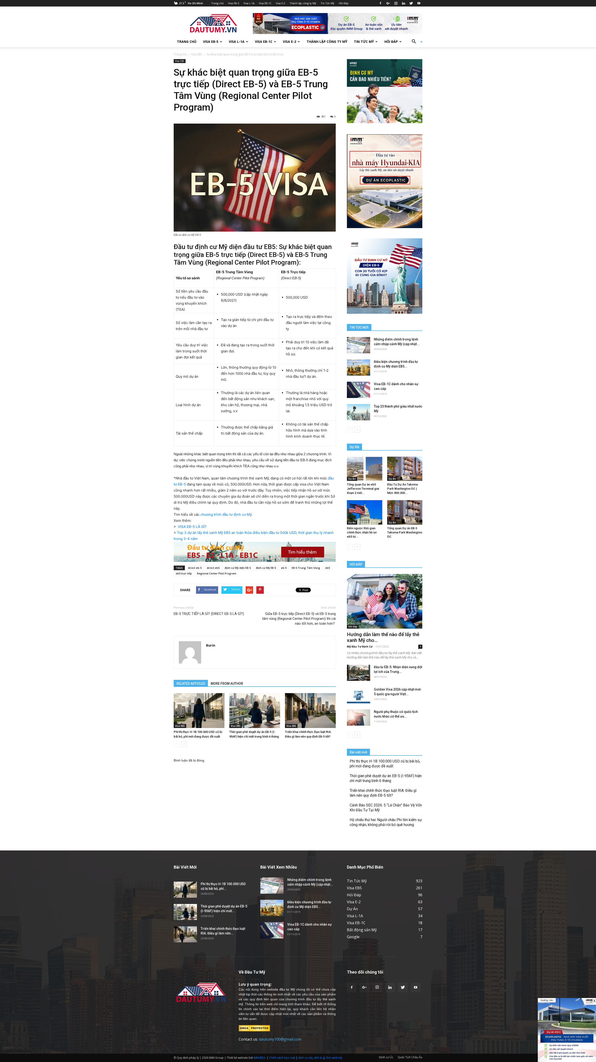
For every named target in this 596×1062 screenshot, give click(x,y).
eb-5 (284, 568)
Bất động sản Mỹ (362, 929)
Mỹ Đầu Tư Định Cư (359, 646)
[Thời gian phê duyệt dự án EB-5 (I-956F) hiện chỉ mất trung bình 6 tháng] (254, 710)
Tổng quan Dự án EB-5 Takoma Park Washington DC (404, 532)
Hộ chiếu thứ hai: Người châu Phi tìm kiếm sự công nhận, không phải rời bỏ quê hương (386, 822)
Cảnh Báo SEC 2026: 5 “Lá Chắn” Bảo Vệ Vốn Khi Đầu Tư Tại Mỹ (386, 807)
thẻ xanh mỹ (334, 1058)
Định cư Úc (386, 1057)
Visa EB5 (196, 54)
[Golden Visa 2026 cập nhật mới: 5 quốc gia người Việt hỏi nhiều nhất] (358, 695)
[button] (415, 41)
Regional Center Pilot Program (216, 573)
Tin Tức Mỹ (327, 3)
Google (353, 936)
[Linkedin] (403, 3)
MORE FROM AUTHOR (227, 683)
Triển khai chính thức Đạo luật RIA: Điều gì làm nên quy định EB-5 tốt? (383, 793)
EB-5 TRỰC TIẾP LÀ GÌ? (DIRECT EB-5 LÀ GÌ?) (209, 614)
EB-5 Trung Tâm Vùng (306, 568)
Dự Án (352, 478)
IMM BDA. (260, 1058)
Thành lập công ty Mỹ (303, 3)
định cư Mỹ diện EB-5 (238, 568)
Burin (210, 645)
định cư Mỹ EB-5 (266, 568)
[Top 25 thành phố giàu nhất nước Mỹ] (358, 412)
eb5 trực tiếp (184, 573)
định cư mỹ (305, 1058)
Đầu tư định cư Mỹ (200, 247)
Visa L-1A (249, 3)
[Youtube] (418, 3)
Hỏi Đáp (344, 3)
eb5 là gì (319, 1058)
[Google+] (388, 3)
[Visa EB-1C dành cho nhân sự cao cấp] (358, 390)
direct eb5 (213, 568)
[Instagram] (395, 3)
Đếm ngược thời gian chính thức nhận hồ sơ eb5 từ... (362, 532)
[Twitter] (411, 3)
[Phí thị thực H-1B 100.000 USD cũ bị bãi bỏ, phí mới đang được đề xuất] (199, 710)
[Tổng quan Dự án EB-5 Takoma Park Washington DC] (405, 512)
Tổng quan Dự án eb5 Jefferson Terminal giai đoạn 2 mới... (363, 489)
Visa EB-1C (265, 3)
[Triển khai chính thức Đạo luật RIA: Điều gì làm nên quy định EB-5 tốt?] (310, 710)
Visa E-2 (280, 3)
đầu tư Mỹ (287, 989)
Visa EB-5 (233, 3)
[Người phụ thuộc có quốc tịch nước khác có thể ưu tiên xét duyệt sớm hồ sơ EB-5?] (358, 717)
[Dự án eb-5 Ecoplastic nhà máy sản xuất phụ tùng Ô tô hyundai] (567, 1030)
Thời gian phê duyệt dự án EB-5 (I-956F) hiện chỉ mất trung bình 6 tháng (386, 778)
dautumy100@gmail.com (280, 1039)
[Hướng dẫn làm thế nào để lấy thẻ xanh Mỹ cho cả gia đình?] (384, 601)
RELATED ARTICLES (190, 683)
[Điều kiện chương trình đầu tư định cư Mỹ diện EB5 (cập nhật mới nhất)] (358, 367)
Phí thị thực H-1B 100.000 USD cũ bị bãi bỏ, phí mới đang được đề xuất (385, 763)
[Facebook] (380, 3)
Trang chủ (217, 3)
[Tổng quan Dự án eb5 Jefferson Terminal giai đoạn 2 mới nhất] (364, 469)
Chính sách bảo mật (282, 1058)
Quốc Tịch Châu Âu (410, 1057)
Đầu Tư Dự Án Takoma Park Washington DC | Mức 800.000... (402, 489)
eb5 (327, 568)
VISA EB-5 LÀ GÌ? (192, 526)
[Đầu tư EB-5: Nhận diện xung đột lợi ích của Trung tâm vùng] (358, 673)
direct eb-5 (195, 568)
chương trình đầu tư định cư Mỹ (225, 514)
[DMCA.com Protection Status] (254, 1027)
